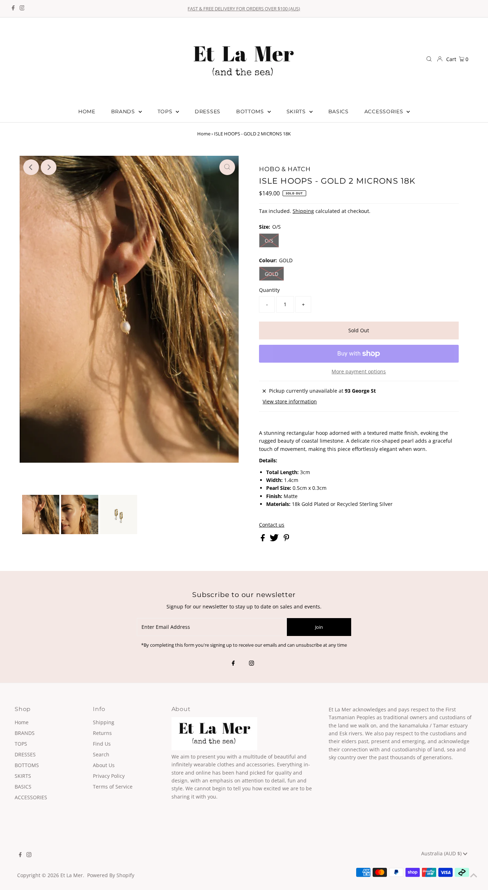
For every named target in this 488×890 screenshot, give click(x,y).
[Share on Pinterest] (286, 539)
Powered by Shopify (110, 875)
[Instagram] (22, 8)
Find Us (102, 743)
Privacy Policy (109, 775)
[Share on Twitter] (275, 539)
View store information (290, 401)
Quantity (269, 290)
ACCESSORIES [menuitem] (384, 111)
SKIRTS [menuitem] (297, 111)
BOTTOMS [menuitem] (251, 111)
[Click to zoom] (227, 167)
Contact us (271, 524)
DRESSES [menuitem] (207, 111)
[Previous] (31, 167)
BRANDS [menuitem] (124, 111)
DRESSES (25, 754)
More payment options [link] (359, 371)
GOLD (271, 273)
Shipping (303, 211)
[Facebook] (13, 8)
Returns (102, 733)
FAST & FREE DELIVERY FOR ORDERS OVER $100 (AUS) (244, 8)
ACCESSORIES (31, 797)
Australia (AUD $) (442, 853)
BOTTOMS (27, 765)
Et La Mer (71, 875)
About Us (104, 765)
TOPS (21, 743)
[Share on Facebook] (263, 539)
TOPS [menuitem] (166, 111)
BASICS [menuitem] (338, 111)
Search (101, 754)
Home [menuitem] (86, 111)
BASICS (23, 786)
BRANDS (25, 733)
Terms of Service (113, 786)
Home (203, 133)
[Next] (48, 167)
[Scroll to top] (474, 876)
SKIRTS (23, 775)
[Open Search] (429, 59)
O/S (269, 240)
